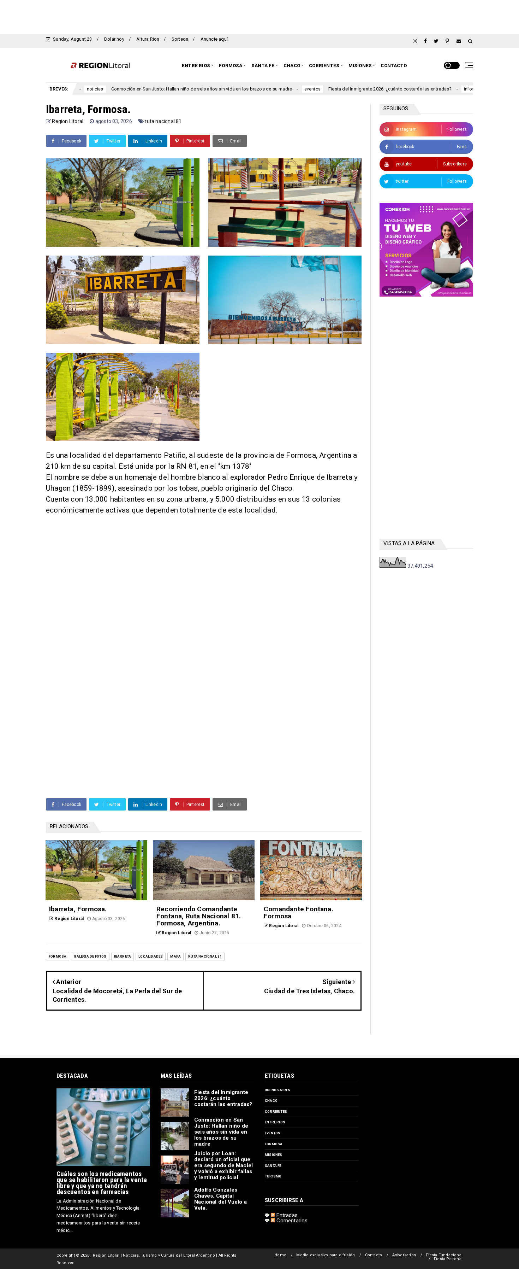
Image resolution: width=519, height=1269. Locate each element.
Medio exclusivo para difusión (325, 1255)
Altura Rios (147, 39)
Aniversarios (404, 1255)
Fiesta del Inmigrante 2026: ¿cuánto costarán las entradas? (336, 89)
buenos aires (277, 1090)
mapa (175, 956)
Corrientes (324, 65)
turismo (273, 1176)
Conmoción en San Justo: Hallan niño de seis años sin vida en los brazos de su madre (148, 89)
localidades (150, 956)
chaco (271, 1101)
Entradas (286, 1215)
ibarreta (122, 956)
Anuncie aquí (214, 39)
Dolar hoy (114, 39)
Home (280, 1255)
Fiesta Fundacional (444, 1255)
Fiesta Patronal (448, 1259)
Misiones (360, 65)
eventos (259, 89)
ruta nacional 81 (163, 121)
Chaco (292, 65)
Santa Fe (263, 65)
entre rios (275, 1122)
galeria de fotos (90, 956)
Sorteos (180, 39)
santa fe (273, 1166)
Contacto (394, 65)
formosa (57, 956)
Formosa (230, 65)
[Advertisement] (259, 16)
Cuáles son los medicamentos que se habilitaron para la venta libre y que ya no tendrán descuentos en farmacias (101, 1183)
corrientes (276, 1111)
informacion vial (426, 89)
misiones (273, 1155)
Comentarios (291, 1220)
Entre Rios (196, 65)
